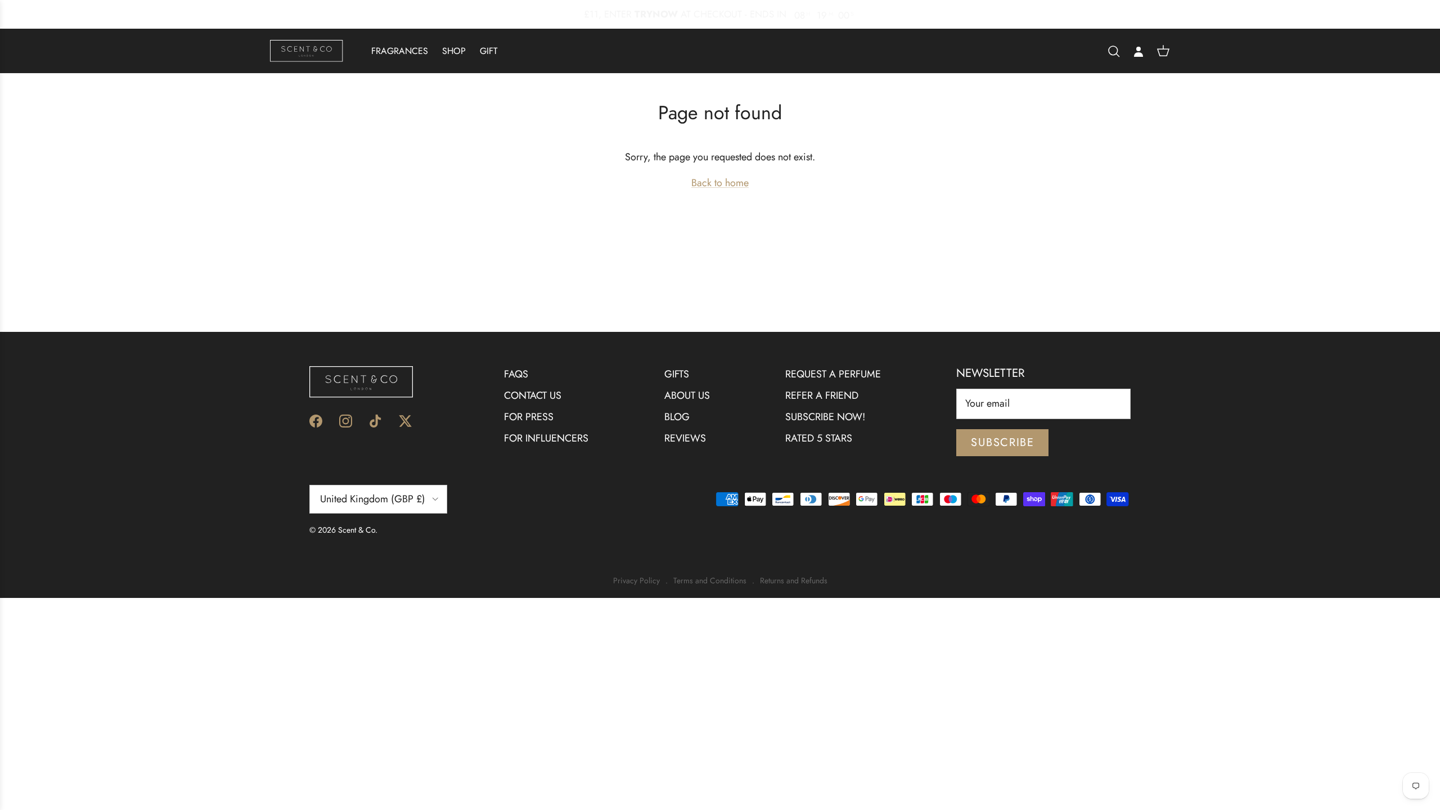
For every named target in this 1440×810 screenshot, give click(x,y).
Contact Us (532, 395)
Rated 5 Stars (818, 438)
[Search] (1113, 51)
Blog (677, 417)
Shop (454, 50)
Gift (488, 50)
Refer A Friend (821, 395)
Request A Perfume (833, 374)
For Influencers (546, 438)
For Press (529, 417)
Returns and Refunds (793, 580)
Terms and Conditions (709, 580)
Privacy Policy (636, 580)
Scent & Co (356, 530)
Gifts (676, 374)
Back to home (720, 183)
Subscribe (1002, 442)
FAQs (516, 374)
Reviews (685, 438)
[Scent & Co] (306, 51)
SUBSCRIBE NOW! (825, 417)
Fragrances (399, 50)
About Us (687, 395)
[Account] (1138, 51)
